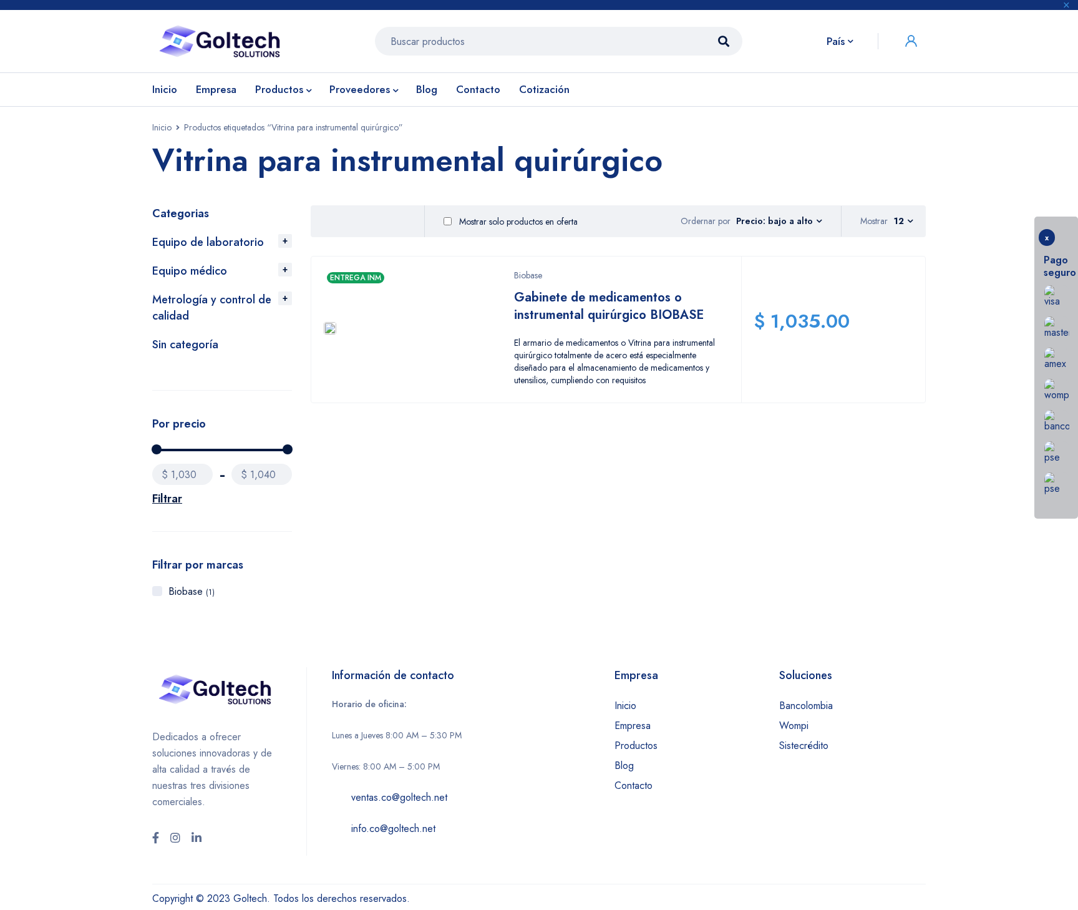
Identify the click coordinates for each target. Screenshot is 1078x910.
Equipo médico (189, 271)
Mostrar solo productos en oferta (517, 221)
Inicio (162, 127)
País (836, 41)
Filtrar (167, 498)
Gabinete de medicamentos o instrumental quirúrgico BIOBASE (609, 306)
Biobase (191, 591)
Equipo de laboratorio (208, 242)
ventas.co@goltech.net (399, 797)
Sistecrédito (803, 745)
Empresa (632, 725)
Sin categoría (185, 344)
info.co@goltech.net (393, 828)
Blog (624, 765)
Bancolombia (806, 705)
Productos (636, 745)
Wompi (793, 725)
